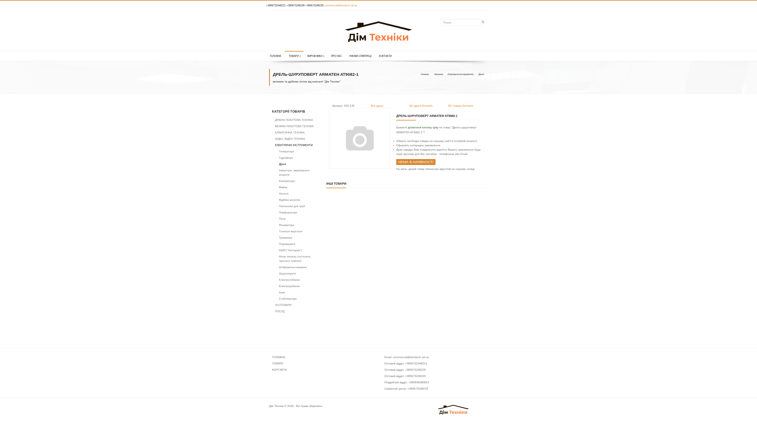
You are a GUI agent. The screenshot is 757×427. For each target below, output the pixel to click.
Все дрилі (377, 105)
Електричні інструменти (461, 74)
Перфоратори (288, 212)
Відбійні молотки (289, 199)
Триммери (285, 237)
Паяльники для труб (292, 206)
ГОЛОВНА (278, 357)
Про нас (336, 56)
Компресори (287, 180)
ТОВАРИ (277, 363)
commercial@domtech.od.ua (340, 5)
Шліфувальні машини (293, 267)
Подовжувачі (287, 243)
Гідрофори (286, 157)
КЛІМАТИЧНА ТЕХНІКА (290, 132)
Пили (282, 218)
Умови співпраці (360, 56)
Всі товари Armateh (460, 105)
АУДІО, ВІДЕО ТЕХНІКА (290, 138)
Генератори (286, 151)
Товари (295, 56)
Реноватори (286, 225)
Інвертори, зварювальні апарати (294, 172)
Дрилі (481, 74)
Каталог (438, 74)
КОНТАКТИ (279, 369)
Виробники (315, 56)
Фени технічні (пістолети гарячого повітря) (294, 258)
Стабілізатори (288, 298)
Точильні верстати (290, 231)
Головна (275, 56)
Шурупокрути (287, 273)
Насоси (283, 193)
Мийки (283, 187)
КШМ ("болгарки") (290, 250)
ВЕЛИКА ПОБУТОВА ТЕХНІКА (294, 126)
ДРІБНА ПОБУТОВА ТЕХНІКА (294, 119)
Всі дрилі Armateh (421, 105)
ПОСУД (279, 311)
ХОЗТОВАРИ (283, 305)
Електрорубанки (289, 286)
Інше (282, 292)
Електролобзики (289, 279)
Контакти (385, 56)
